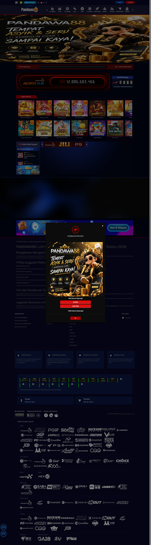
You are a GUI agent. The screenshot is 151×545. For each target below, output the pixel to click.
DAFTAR (75, 306)
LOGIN (75, 302)
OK (75, 318)
